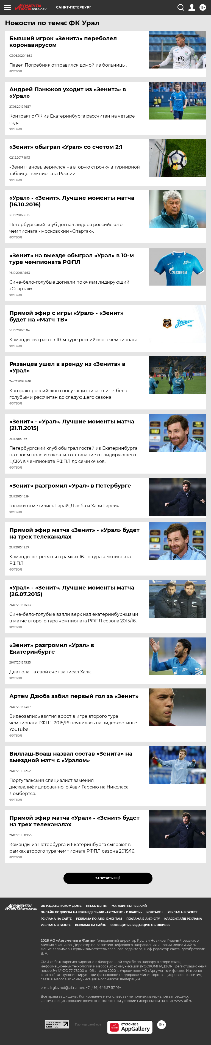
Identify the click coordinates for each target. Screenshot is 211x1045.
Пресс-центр (96, 906)
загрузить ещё (107, 878)
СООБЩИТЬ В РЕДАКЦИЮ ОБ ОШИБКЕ (140, 925)
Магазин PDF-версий (129, 906)
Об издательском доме (61, 906)
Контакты (154, 912)
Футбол (15, 71)
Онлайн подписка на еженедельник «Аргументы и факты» (91, 912)
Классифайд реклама (183, 919)
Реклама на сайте (56, 919)
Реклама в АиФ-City (143, 919)
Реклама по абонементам (99, 919)
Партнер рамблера (88, 1024)
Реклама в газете (183, 912)
